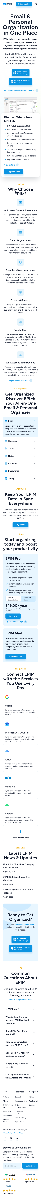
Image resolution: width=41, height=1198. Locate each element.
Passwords (13, 471)
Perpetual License (27, 599)
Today (11, 478)
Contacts (12, 463)
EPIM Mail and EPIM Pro (24, 924)
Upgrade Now (14, 172)
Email (11, 421)
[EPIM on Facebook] (5, 1138)
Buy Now (13, 616)
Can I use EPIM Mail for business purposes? (17, 1054)
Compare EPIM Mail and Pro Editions (19, 90)
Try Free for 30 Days (14, 622)
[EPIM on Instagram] (11, 1138)
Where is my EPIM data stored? (16, 1065)
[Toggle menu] (36, 4)
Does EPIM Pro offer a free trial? (16, 1032)
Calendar (12, 441)
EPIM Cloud (7, 1111)
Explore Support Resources (20, 999)
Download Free (25, 4)
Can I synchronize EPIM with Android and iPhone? (18, 1076)
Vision (31, 1097)
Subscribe (30, 1166)
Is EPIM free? (12, 1009)
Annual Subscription (13, 599)
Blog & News (19, 1122)
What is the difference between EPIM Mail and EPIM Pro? (17, 1020)
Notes (11, 456)
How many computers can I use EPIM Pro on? (16, 1043)
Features (6, 1097)
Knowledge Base (21, 1101)
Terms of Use (18, 1133)
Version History (20, 1118)
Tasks (11, 448)
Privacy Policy (7, 1133)
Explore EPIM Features (18, 380)
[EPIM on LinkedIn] (17, 1138)
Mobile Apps (7, 1115)
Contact (32, 1105)
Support (18, 1097)
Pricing (5, 1101)
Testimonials (33, 1101)
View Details (9, 165)
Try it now (20, 525)
